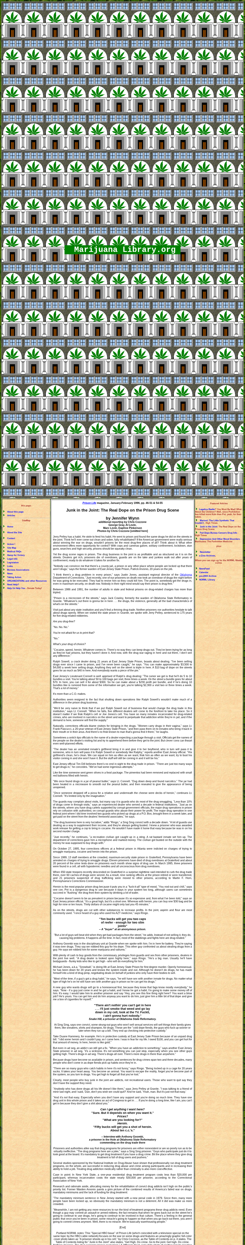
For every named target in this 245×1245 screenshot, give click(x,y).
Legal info (12, 559)
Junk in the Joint (207, 526)
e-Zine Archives (206, 555)
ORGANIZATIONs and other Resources (26, 581)
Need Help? (12, 584)
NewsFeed (204, 568)
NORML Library (206, 579)
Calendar (203, 572)
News (9, 573)
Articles (10, 515)
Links (9, 566)
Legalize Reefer (206, 509)
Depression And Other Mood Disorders (219, 539)
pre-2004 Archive (207, 576)
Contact (10, 538)
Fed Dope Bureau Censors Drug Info (217, 533)
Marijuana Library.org (122, 249)
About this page (15, 512)
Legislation (12, 562)
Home (9, 526)
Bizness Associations (17, 570)
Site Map (11, 548)
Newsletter (204, 552)
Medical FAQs (13, 551)
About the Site (14, 532)
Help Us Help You (15, 588)
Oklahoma (186, 574)
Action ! (10, 544)
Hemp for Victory (15, 555)
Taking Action (13, 577)
